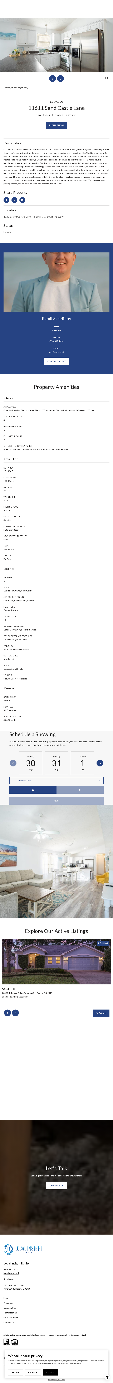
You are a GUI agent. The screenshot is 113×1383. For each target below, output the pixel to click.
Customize (32, 1372)
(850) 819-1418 (56, 341)
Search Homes (10, 1312)
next (60, 78)
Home (6, 1298)
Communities (10, 1308)
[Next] (100, 763)
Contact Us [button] (56, 1185)
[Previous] (13, 763)
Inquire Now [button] (56, 125)
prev (52, 78)
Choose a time (24, 780)
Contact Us (9, 1322)
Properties (8, 1303)
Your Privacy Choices (56, 1380)
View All (101, 1013)
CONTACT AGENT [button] (56, 361)
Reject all (15, 1372)
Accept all (50, 1372)
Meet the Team (11, 1317)
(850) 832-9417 (11, 1269)
